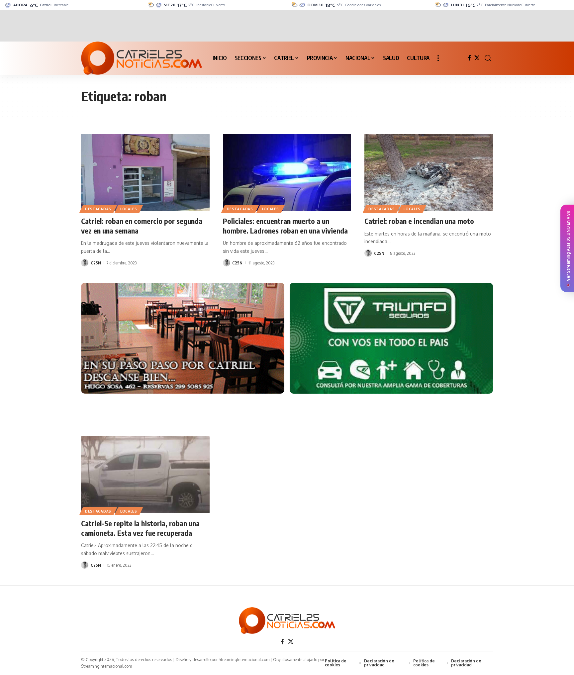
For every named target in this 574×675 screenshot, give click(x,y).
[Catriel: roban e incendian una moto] (428, 172)
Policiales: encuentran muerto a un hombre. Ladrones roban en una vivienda (285, 225)
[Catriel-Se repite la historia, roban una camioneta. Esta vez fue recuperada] (145, 474)
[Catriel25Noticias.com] (141, 58)
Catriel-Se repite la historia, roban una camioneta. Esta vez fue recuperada (140, 528)
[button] (438, 58)
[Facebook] (469, 57)
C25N (96, 262)
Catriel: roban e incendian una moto (419, 221)
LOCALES (128, 209)
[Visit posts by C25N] (84, 262)
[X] (477, 57)
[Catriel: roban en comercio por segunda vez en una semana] (145, 172)
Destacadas (98, 209)
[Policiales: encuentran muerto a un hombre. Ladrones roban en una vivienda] (287, 172)
